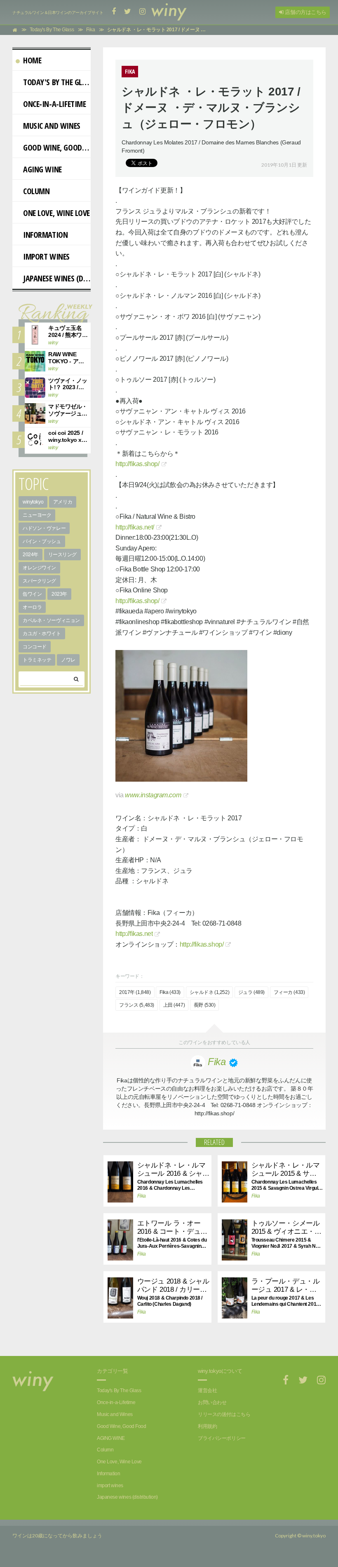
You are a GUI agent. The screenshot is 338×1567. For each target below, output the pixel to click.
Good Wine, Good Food (57, 147)
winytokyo (33, 502)
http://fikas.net (134, 933)
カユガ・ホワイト (42, 633)
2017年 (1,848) (135, 992)
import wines (46, 256)
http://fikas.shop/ (137, 463)
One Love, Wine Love (56, 212)
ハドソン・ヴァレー (44, 528)
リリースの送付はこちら (224, 1414)
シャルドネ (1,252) (210, 992)
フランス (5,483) (136, 1005)
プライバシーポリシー (222, 1438)
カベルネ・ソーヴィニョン (51, 620)
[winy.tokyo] (169, 12)
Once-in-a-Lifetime (54, 103)
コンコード (35, 647)
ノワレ (68, 660)
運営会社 (207, 1390)
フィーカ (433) (289, 992)
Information (45, 234)
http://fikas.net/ (134, 527)
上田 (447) (174, 1005)
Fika (141, 1196)
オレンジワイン (39, 568)
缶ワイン (32, 594)
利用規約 (207, 1426)
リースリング (62, 554)
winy (53, 343)
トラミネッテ (37, 660)
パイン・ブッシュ (42, 541)
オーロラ (32, 607)
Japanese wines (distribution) (57, 278)
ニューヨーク (37, 515)
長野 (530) (205, 1005)
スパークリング (39, 581)
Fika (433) (170, 992)
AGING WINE (42, 169)
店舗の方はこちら (305, 12)
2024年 (30, 554)
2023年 (59, 594)
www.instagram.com (153, 795)
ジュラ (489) (251, 992)
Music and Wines (51, 125)
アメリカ (62, 502)
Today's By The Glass (57, 82)
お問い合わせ (212, 1402)
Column (36, 191)
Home (32, 60)
